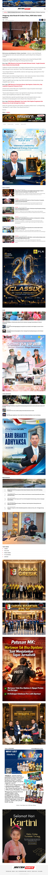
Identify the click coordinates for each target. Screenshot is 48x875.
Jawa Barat (17, 124)
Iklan (17, 871)
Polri (3, 321)
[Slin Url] (42, 20)
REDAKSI (13, 871)
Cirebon (4, 124)
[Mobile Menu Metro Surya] (4, 9)
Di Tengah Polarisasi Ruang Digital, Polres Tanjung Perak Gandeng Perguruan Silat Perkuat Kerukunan (25, 331)
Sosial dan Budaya (5, 404)
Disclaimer (40, 871)
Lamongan (6, 556)
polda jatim (6, 550)
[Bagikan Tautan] (40, 20)
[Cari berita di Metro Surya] (45, 9)
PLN (15, 189)
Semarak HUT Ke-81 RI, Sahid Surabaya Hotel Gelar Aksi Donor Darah (20, 410)
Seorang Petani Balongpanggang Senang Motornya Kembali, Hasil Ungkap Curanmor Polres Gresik (25, 327)
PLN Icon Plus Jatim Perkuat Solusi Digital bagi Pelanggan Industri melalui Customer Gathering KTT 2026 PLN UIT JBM (29, 191)
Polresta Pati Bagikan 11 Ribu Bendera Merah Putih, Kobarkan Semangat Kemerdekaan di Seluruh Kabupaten (22, 323)
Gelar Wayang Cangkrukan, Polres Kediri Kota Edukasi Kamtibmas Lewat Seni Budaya (24, 415)
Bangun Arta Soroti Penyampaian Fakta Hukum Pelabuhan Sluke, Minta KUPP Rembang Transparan (24, 490)
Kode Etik (29, 871)
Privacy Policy (34, 871)
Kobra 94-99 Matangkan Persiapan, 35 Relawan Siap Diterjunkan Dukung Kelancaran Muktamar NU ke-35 (24, 504)
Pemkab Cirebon (10, 124)
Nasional (16, 207)
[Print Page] (45, 20)
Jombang (6, 548)
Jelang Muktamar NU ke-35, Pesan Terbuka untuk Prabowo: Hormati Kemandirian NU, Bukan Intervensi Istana (25, 495)
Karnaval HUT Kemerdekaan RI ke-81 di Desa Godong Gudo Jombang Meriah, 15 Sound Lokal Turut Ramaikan (29, 218)
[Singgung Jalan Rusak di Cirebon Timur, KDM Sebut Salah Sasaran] (24, 36)
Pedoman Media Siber (22, 871)
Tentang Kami (8, 871)
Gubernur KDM (23, 124)
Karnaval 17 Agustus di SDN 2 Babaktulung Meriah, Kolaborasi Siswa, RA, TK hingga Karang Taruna (25, 508)
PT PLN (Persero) (7, 554)
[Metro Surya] (24, 8)
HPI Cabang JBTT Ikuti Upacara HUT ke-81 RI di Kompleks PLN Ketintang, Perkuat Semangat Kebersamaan (25, 499)
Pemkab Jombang (7, 552)
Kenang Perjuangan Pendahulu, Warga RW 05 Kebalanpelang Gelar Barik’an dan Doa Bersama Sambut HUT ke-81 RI (23, 406)
